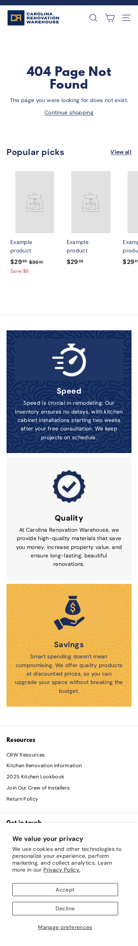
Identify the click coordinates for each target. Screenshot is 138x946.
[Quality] (69, 486)
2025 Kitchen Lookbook (35, 776)
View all (120, 151)
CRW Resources (26, 755)
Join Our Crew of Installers (38, 787)
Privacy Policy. (61, 869)
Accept (65, 889)
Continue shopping (69, 112)
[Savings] (69, 613)
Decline (65, 908)
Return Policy (22, 799)
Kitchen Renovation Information (44, 765)
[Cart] (110, 18)
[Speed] (69, 360)
